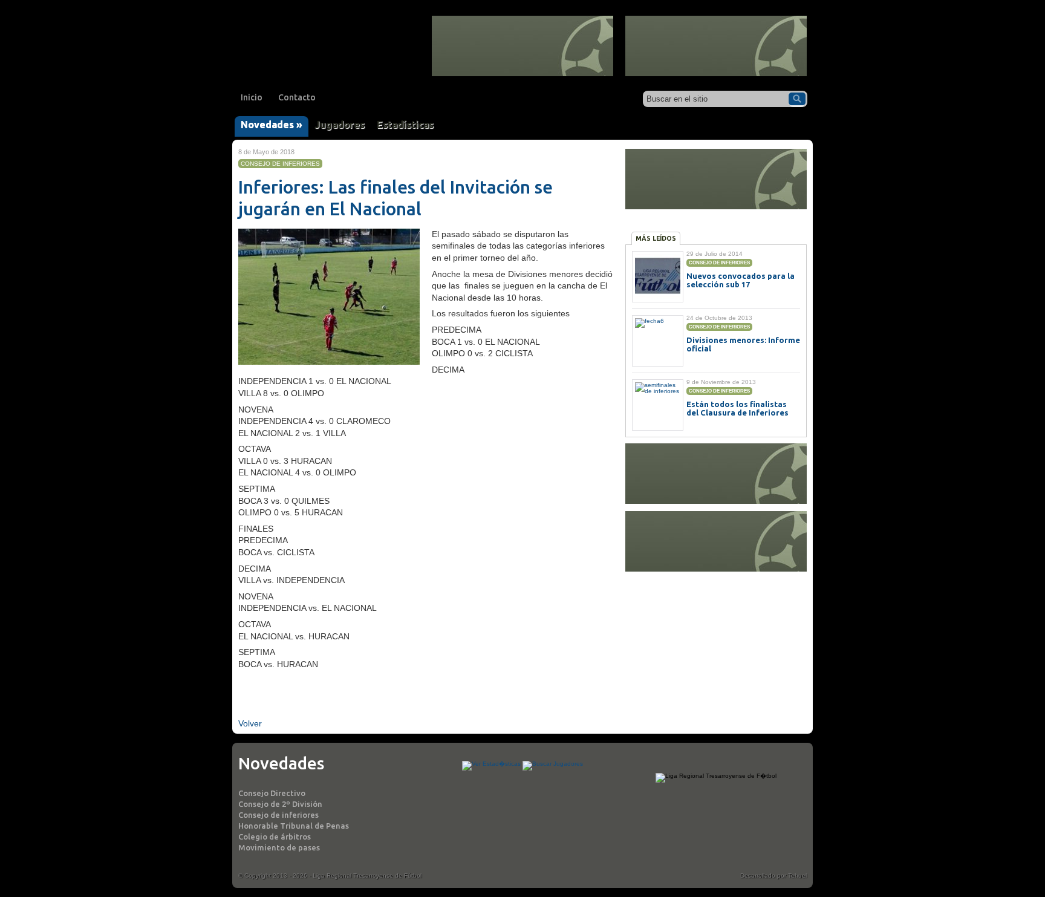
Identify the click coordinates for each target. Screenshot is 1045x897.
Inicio (251, 97)
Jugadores (339, 124)
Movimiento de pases (279, 847)
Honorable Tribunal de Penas (293, 825)
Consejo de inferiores (278, 815)
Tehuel (797, 875)
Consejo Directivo (271, 793)
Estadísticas (405, 124)
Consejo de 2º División (280, 804)
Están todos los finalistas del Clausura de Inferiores (737, 408)
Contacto (297, 97)
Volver (250, 723)
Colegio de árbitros (274, 836)
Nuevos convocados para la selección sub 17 (740, 280)
